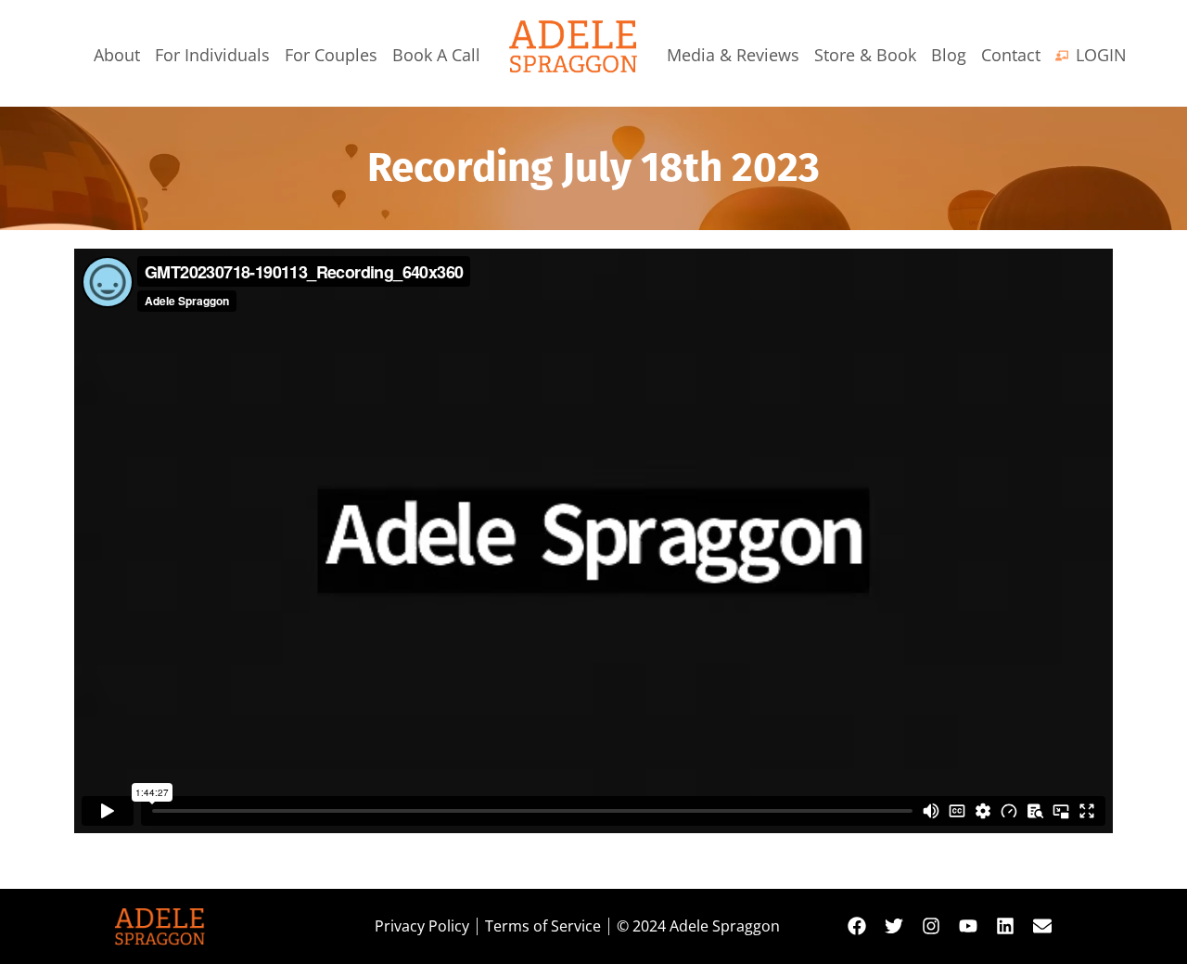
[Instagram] (931, 926)
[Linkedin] (1005, 926)
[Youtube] (968, 926)
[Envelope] (1042, 926)
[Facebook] (856, 926)
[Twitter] (894, 926)
